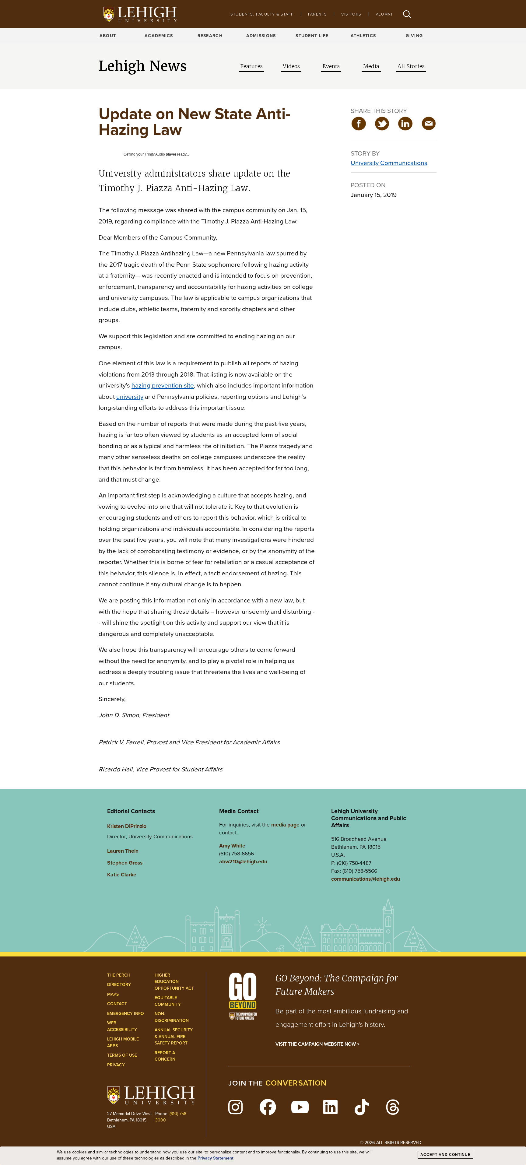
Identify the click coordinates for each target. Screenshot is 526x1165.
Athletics (363, 36)
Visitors (351, 14)
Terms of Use (122, 1055)
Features (251, 66)
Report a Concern (165, 1056)
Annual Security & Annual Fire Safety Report (174, 1036)
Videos (291, 66)
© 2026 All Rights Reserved (390, 1142)
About (108, 36)
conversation (296, 1083)
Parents (317, 14)
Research (210, 36)
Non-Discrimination (172, 1017)
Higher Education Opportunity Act (174, 981)
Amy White (232, 846)
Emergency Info (125, 1013)
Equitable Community (168, 1001)
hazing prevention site (163, 385)
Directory (119, 984)
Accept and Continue (445, 1155)
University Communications (389, 162)
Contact (117, 1004)
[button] (407, 14)
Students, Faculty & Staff (262, 14)
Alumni (384, 14)
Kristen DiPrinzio (126, 826)
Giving (414, 36)
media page (285, 825)
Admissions (261, 36)
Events (331, 66)
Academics (159, 36)
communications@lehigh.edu (365, 879)
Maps (113, 994)
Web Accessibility (122, 1026)
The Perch (118, 975)
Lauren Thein (123, 851)
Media (371, 66)
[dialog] (263, 1156)
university (129, 396)
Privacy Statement (215, 1158)
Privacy (116, 1065)
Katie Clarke (121, 875)
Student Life (312, 36)
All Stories (411, 66)
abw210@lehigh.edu (243, 861)
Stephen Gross (124, 863)
